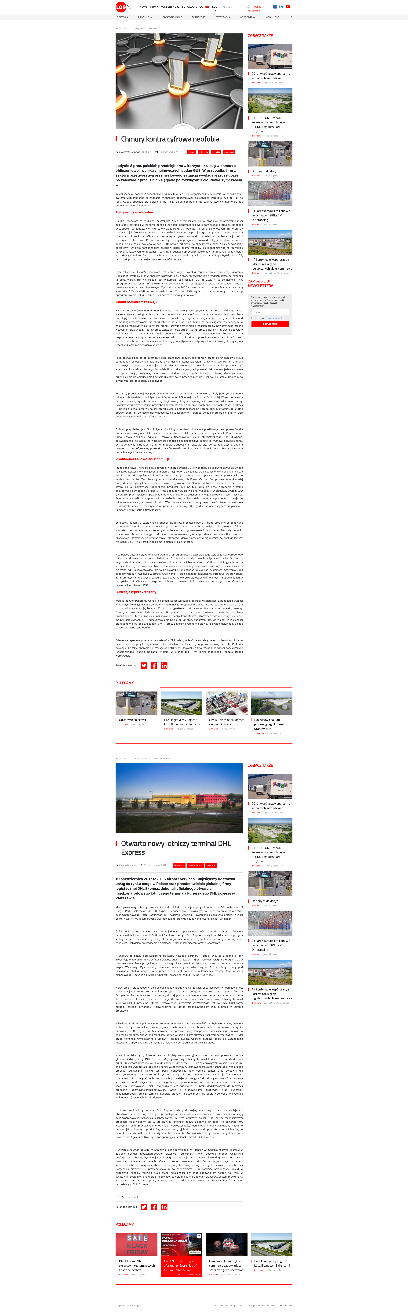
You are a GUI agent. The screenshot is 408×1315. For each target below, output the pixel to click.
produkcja (145, 17)
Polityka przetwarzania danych (263, 1305)
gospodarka (247, 17)
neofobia (216, 152)
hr (290, 17)
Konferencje (170, 6)
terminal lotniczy (195, 865)
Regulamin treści (238, 1305)
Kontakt (224, 1305)
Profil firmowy (254, 8)
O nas (215, 1305)
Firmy (154, 6)
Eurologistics (192, 6)
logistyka (122, 17)
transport (198, 17)
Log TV (215, 8)
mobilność (272, 17)
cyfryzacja (223, 17)
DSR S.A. (147, 152)
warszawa (211, 865)
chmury (192, 152)
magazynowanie (172, 17)
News (143, 6)
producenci (229, 152)
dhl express (179, 865)
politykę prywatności (274, 318)
